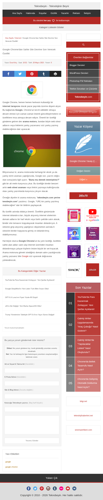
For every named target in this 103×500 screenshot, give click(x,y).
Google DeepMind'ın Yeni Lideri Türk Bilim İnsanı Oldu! (27, 289)
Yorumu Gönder (32, 441)
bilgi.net (83, 401)
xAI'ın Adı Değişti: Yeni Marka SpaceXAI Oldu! (23, 306)
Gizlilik (54, 13)
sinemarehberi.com (83, 430)
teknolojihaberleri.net (83, 416)
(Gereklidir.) (19, 364)
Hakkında (30, 13)
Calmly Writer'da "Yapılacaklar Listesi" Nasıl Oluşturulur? (86, 346)
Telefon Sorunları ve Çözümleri (84, 89)
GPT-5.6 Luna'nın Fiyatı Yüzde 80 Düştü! (21, 297)
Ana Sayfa (17, 13)
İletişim (87, 13)
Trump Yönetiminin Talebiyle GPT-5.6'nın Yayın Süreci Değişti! (29, 315)
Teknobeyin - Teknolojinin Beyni (51, 6)
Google (25, 256)
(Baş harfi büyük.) (24, 403)
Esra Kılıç (13, 63)
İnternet (18, 38)
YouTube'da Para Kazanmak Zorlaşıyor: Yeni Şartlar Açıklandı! (30, 280)
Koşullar (43, 13)
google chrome (11, 467)
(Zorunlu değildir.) (19, 390)
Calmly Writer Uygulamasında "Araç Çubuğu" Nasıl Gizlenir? (88, 324)
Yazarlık (65, 13)
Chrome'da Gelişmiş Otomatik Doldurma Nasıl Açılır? (88, 383)
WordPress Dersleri (79, 73)
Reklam (76, 13)
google (8, 462)
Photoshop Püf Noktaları (81, 81)
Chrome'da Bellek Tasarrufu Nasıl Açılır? (86, 365)
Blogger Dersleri (77, 65)
